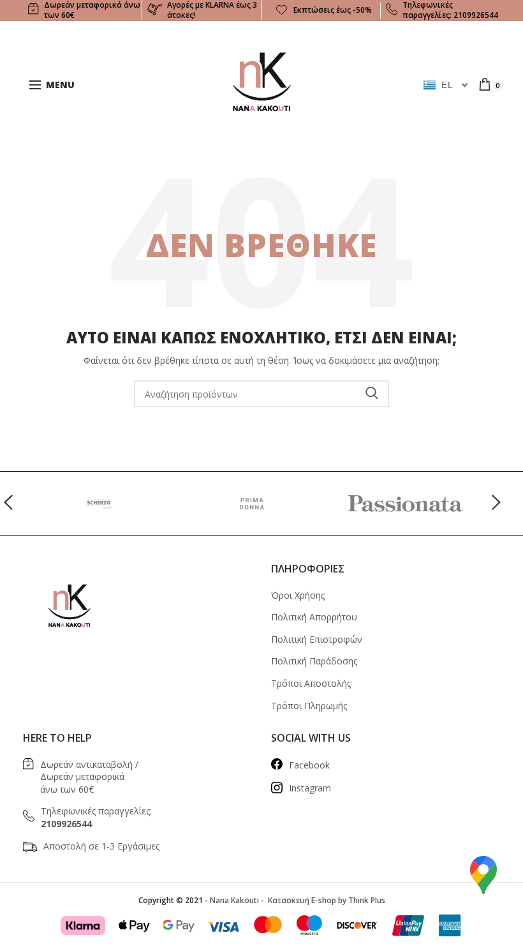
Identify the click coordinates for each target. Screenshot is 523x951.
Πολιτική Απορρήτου (314, 617)
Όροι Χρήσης (298, 595)
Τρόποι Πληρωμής (309, 706)
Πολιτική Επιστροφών (316, 639)
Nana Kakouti (234, 900)
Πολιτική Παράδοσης (314, 661)
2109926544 (475, 15)
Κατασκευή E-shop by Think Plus (325, 900)
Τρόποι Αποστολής (311, 683)
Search (372, 393)
